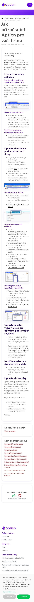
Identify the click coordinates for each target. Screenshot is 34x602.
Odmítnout (10, 597)
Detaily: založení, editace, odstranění (16, 462)
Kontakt (5, 551)
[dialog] (17, 588)
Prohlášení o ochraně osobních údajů (15, 571)
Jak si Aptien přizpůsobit (22, 18)
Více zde (7, 415)
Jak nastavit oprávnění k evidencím (15, 459)
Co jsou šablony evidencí (12, 447)
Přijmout (24, 597)
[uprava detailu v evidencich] (17, 277)
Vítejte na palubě (9, 431)
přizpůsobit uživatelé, (11, 62)
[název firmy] (17, 106)
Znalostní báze (9, 18)
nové (15, 169)
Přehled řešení (7, 540)
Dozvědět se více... (9, 592)
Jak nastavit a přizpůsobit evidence (15, 456)
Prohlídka (5, 536)
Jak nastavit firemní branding (13, 444)
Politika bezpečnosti (9, 561)
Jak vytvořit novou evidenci (13, 453)
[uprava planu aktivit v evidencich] (17, 316)
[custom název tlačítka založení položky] (17, 216)
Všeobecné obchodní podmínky (13, 558)
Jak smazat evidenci (10, 450)
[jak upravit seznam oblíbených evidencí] (17, 187)
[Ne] (20, 496)
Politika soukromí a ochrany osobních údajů (15, 566)
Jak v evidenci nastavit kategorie (14, 470)
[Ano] (13, 496)
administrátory (9, 56)
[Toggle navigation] (30, 5)
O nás (4, 547)
